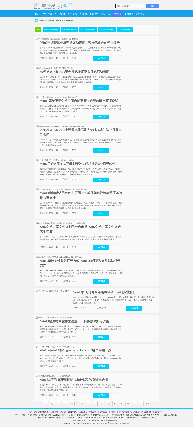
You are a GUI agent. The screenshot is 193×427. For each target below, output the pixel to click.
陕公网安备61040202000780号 (120, 423)
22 (95, 404)
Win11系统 (47, 13)
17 (65, 404)
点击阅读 (101, 58)
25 (115, 404)
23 (102, 404)
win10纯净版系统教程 (87, 29)
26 (121, 404)
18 (72, 404)
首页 (37, 13)
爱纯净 (51, 21)
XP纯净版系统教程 (124, 29)
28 (134, 404)
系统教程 (117, 13)
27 (128, 404)
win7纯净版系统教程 (69, 29)
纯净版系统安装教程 (51, 29)
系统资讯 (129, 13)
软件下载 (94, 13)
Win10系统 (60, 13)
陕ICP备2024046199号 (100, 423)
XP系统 (83, 13)
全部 (38, 29)
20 (82, 404)
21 (88, 404)
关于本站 (140, 13)
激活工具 (105, 13)
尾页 (147, 404)
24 (108, 404)
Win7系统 (72, 13)
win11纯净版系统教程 (106, 29)
